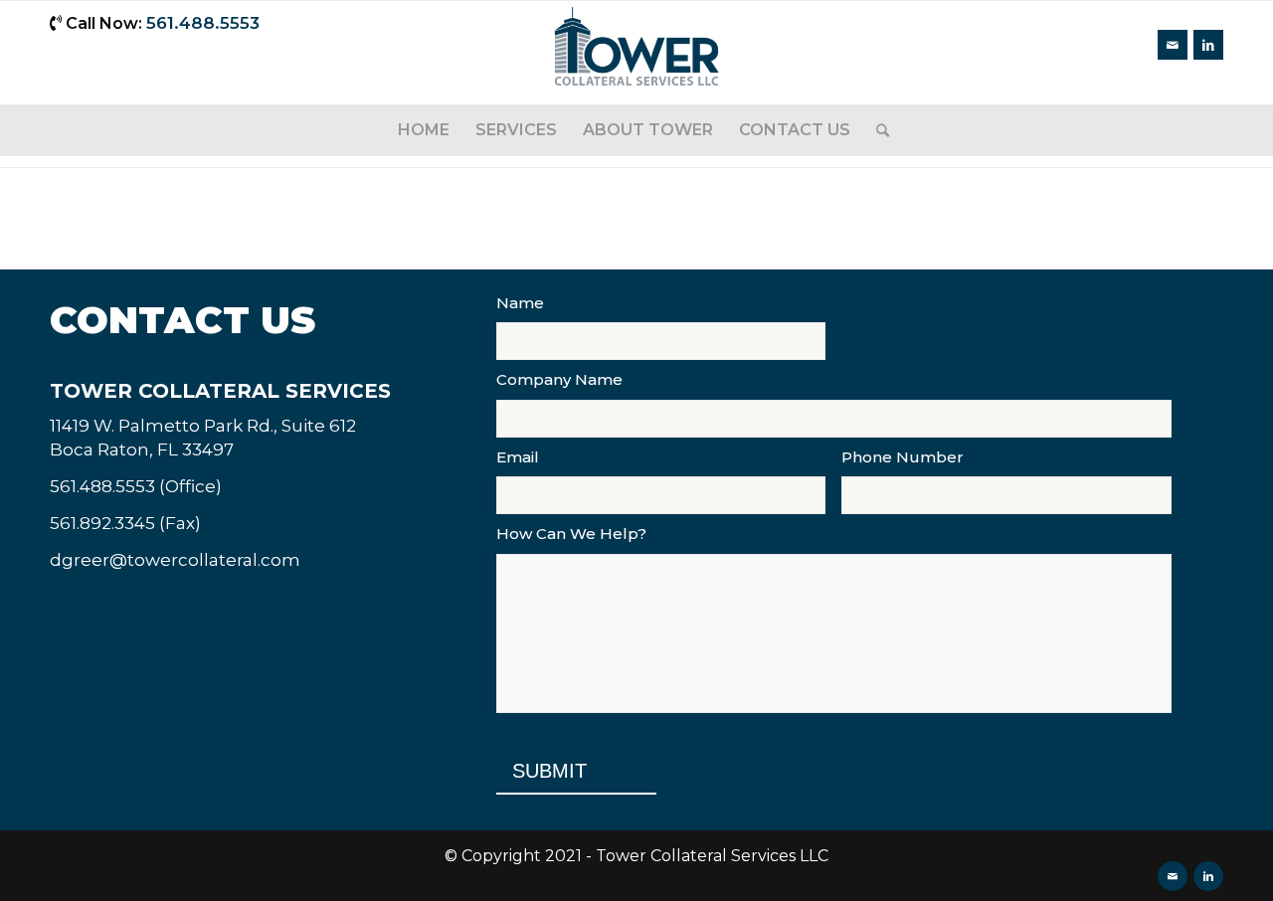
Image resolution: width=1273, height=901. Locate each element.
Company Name (559, 379)
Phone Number (902, 457)
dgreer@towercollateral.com (175, 560)
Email (517, 457)
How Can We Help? (571, 533)
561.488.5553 (203, 23)
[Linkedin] (1208, 45)
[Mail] (1172, 45)
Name (520, 302)
